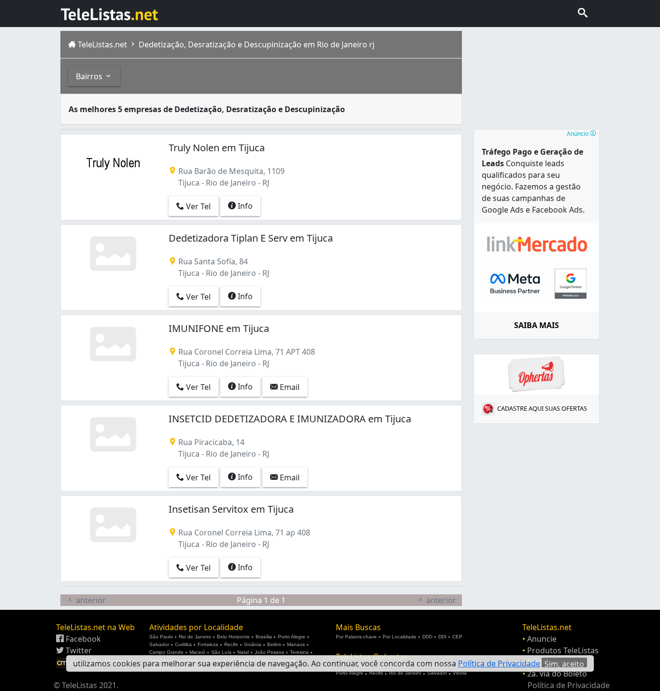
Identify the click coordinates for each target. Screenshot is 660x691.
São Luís (221, 652)
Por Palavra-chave (356, 636)
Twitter (78, 650)
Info (244, 206)
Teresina (299, 652)
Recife (231, 644)
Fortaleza (208, 644)
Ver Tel (197, 206)
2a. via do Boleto (557, 673)
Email (289, 387)
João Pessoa (269, 652)
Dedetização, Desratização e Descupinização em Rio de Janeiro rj (255, 44)
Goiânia (252, 644)
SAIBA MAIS (536, 325)
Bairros (90, 76)
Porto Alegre (291, 636)
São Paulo (161, 636)
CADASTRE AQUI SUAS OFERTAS (542, 408)
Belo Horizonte (233, 636)
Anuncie (542, 638)
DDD (427, 636)
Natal (243, 652)
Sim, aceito (564, 663)
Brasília (264, 636)
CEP (457, 636)
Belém (274, 644)
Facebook (82, 638)
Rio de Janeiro (195, 636)
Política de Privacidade (569, 685)
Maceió (197, 652)
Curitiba (183, 644)
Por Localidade (399, 636)
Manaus (296, 644)
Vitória (460, 673)
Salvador (159, 644)
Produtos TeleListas (563, 650)
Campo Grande (166, 652)
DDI (442, 636)
